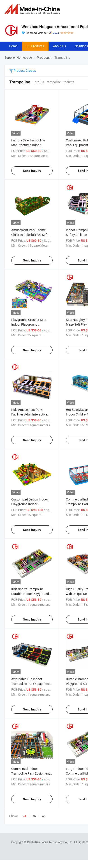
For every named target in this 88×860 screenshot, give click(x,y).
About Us (59, 46)
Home (13, 46)
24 (24, 816)
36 (34, 816)
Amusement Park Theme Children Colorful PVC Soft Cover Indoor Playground (29, 234)
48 (44, 816)
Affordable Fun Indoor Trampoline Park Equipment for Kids (30, 683)
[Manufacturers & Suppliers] (33, 9)
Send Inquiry (32, 170)
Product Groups (24, 70)
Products (37, 46)
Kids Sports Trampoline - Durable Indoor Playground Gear (30, 594)
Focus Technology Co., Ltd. (57, 842)
